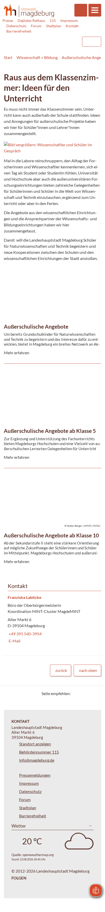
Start (8, 57)
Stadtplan (53, 26)
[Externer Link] (36, 39)
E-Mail (14, 640)
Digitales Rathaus (31, 20)
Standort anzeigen (35, 743)
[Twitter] (76, 693)
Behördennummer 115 (39, 751)
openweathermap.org (38, 855)
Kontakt (72, 26)
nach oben (88, 670)
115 (53, 20)
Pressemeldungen (34, 775)
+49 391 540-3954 (25, 633)
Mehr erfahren (51, 283)
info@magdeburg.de (36, 760)
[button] (52, 148)
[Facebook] (82, 693)
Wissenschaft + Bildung (37, 57)
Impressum (69, 20)
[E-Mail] (89, 693)
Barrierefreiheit (18, 31)
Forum (36, 26)
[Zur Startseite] (29, 11)
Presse (8, 20)
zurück (61, 670)
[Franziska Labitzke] (52, 619)
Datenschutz (16, 26)
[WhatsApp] (95, 693)
